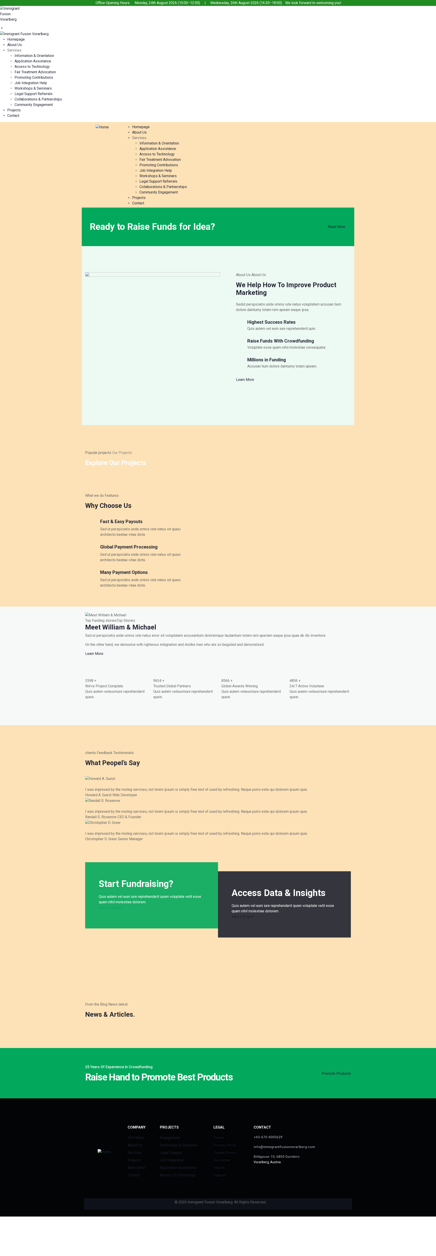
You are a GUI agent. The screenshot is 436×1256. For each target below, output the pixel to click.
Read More (336, 227)
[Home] (102, 127)
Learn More (245, 379)
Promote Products (336, 1073)
